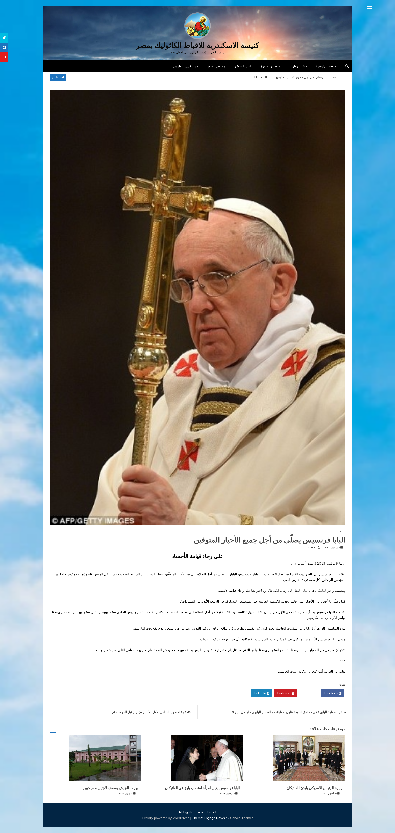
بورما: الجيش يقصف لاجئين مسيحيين (110, 788)
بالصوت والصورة (272, 66)
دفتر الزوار (299, 66)
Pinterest (284, 693)
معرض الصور (216, 66)
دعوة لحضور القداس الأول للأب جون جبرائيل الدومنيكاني (149, 712)
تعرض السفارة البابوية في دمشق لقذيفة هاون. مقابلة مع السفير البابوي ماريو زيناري (290, 712)
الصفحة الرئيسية (327, 66)
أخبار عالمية (336, 531)
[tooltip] (4, 38)
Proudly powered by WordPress (166, 818)
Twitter (308, 693)
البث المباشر (243, 66)
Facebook (331, 693)
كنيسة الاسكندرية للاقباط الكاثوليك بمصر (197, 45)
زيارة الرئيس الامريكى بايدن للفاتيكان (314, 788)
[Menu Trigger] (369, 8)
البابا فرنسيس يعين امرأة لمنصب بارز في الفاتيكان (202, 788)
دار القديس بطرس (185, 66)
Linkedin (260, 693)
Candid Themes (241, 818)
